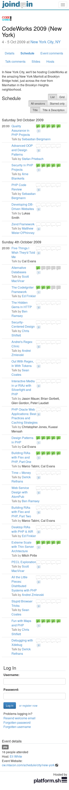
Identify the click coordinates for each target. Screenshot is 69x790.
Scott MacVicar (20, 278)
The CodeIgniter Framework (23, 289)
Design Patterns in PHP (22, 440)
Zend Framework (23, 224)
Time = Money (21, 472)
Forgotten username (17, 726)
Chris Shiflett (20, 333)
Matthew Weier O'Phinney (23, 230)
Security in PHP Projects (22, 167)
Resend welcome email (19, 718)
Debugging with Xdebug (22, 642)
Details (9, 53)
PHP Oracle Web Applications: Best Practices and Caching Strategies (25, 416)
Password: (11, 689)
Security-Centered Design (23, 324)
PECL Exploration (24, 562)
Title (35, 110)
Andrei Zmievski (21, 352)
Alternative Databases (19, 269)
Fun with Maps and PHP (21, 623)
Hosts (50, 61)
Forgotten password (16, 722)
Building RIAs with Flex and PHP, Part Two (21, 511)
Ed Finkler (29, 296)
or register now (28, 705)
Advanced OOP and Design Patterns (22, 150)
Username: (11, 675)
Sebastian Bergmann (36, 139)
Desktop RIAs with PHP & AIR (22, 529)
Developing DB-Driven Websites (23, 206)
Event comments (51, 53)
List (52, 97)
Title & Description (54, 110)
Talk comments (15, 61)
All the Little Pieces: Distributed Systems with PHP (24, 583)
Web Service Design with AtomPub (20, 492)
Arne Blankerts (20, 176)
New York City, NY (45, 41)
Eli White (16, 756)
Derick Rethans (21, 479)
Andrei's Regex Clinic (22, 344)
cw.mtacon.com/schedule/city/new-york (28, 765)
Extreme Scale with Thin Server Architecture (23, 546)
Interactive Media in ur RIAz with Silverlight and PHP (23, 387)
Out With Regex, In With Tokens (23, 363)
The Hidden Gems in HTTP (22, 304)
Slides (36, 61)
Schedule (27, 53)
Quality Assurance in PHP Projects (21, 130)
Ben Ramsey (19, 313)
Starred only (57, 103)
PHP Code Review (19, 187)
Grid (62, 97)
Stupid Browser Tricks (22, 603)
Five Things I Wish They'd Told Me (23, 252)
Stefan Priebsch (33, 159)
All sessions (38, 103)
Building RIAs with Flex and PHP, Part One (21, 457)
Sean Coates (20, 372)
